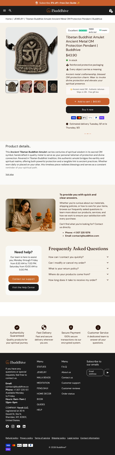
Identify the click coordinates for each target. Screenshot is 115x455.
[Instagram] (13, 426)
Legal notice (73, 438)
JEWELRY (19, 18)
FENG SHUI (42, 388)
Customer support (71, 382)
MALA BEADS (43, 377)
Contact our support (23, 278)
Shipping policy (59, 438)
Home (9, 18)
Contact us (67, 377)
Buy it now (87, 109)
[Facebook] (7, 426)
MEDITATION (43, 382)
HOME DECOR (44, 393)
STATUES (41, 366)
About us (66, 372)
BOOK (40, 399)
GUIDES (41, 404)
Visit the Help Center (23, 287)
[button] (12, 86)
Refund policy (12, 438)
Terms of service (42, 438)
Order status (68, 393)
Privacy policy (26, 438)
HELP (39, 409)
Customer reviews (71, 388)
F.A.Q (64, 366)
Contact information (89, 438)
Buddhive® (61, 447)
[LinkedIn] (24, 426)
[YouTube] (18, 426)
